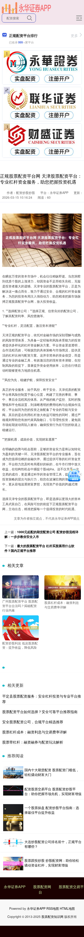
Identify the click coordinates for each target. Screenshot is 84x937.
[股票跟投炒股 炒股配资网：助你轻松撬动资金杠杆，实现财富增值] (13, 863)
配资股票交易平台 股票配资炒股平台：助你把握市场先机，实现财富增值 (53, 791)
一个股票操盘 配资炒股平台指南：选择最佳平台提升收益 (51, 810)
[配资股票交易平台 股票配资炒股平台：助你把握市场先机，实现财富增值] (13, 791)
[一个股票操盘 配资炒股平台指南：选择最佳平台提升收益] (13, 817)
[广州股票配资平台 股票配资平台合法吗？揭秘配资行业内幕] (20, 586)
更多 (74, 35)
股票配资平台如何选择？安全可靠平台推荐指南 (40, 711)
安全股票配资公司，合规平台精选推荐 (32, 721)
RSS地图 (52, 908)
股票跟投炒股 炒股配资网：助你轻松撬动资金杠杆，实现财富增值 (51, 862)
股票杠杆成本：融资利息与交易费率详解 (34, 732)
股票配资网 (42, 886)
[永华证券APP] (26, 7)
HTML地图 (67, 908)
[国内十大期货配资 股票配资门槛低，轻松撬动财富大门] (13, 772)
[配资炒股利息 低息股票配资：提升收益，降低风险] (20, 627)
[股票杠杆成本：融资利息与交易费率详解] (62, 587)
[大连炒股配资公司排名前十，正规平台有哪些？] (13, 844)
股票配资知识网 (52, 916)
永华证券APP (15, 886)
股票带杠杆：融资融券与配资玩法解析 (32, 742)
